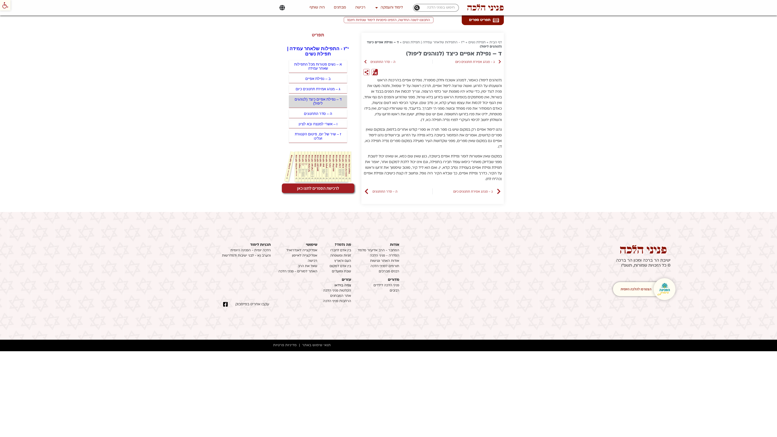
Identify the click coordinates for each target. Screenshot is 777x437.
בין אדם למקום (340, 266)
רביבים (394, 290)
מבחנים (340, 7)
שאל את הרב (307, 266)
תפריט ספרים (479, 20)
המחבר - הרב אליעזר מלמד (378, 250)
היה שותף (317, 7)
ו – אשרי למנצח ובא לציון (318, 124)
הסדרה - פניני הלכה (384, 255)
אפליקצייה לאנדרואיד (301, 250)
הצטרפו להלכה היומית (636, 289)
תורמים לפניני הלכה (384, 266)
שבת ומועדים (341, 271)
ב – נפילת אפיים (318, 79)
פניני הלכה (485, 8)
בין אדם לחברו (340, 250)
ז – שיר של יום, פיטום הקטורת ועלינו (318, 136)
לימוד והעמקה (392, 7)
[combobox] (438, 8)
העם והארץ (342, 261)
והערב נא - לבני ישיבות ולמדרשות (246, 255)
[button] (5, 5)
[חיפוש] (417, 8)
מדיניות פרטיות (285, 345)
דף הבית (495, 42)
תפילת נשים (477, 42)
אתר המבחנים (340, 296)
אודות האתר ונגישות (384, 261)
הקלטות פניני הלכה (337, 290)
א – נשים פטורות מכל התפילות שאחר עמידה (318, 66)
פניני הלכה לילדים (386, 285)
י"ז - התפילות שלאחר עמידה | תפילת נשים (434, 42)
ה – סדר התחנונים (318, 114)
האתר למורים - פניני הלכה (297, 271)
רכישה (360, 7)
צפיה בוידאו (342, 285)
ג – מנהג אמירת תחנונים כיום (318, 89)
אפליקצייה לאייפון (304, 255)
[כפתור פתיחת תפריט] (282, 8)
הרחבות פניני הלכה (337, 301)
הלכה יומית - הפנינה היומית (250, 250)
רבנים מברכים (389, 271)
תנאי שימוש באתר (316, 345)
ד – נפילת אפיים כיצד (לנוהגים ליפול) (318, 101)
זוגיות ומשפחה (340, 255)
